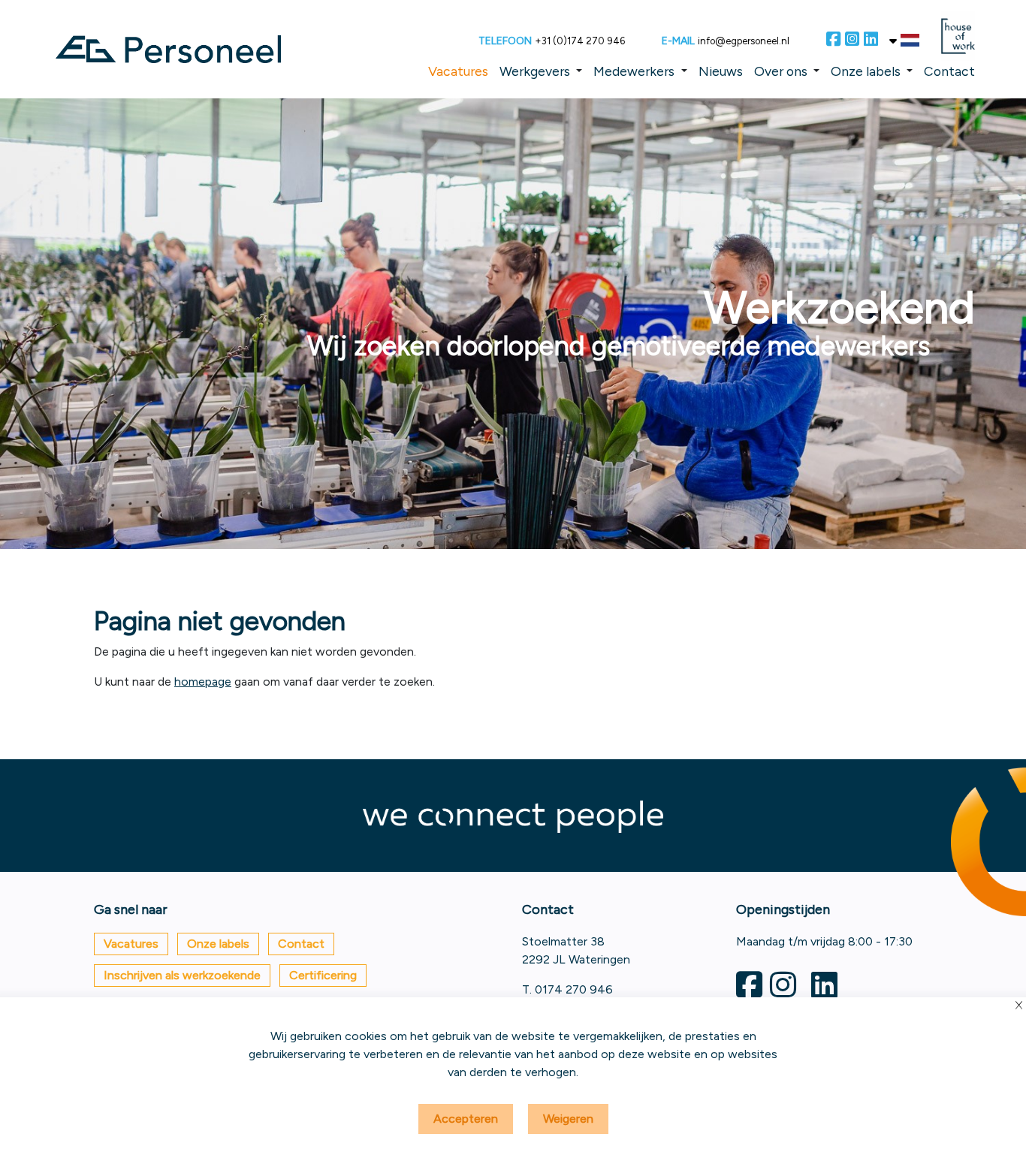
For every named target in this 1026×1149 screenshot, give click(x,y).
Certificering (323, 975)
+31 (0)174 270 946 (580, 41)
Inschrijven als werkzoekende (182, 975)
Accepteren (465, 1118)
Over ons (780, 71)
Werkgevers (534, 71)
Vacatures (458, 71)
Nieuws (721, 71)
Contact (949, 71)
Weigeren (568, 1118)
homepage (202, 681)
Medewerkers (633, 71)
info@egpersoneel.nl (743, 41)
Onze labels (866, 71)
